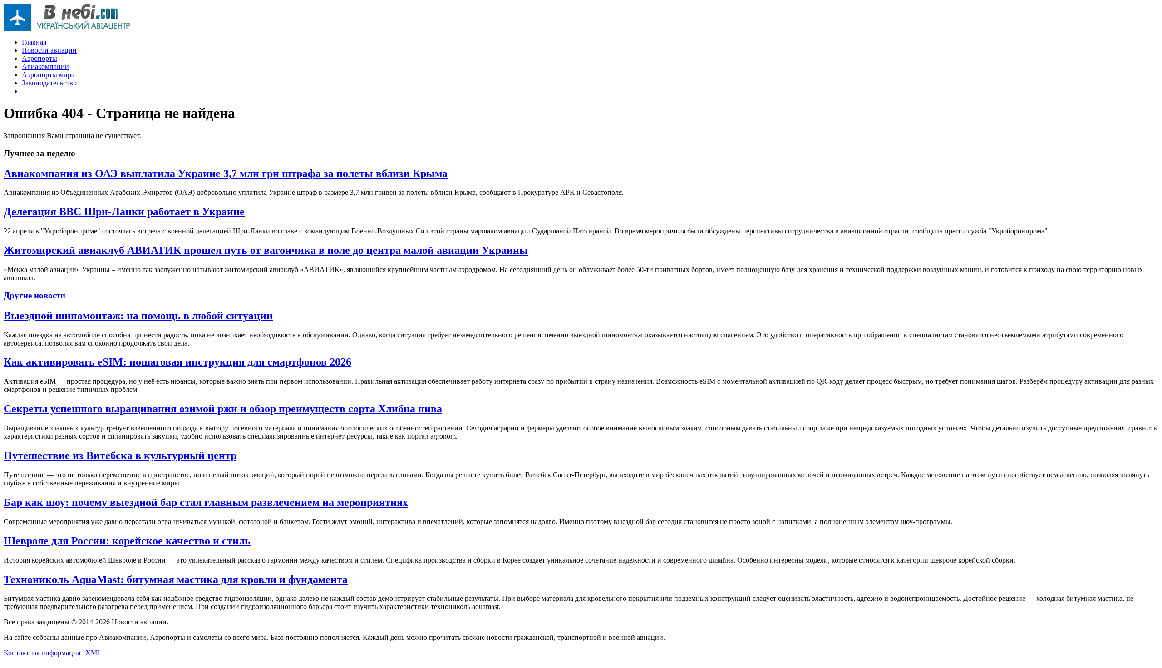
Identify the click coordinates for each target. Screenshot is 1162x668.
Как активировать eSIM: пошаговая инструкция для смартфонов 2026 (177, 362)
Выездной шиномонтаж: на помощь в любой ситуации (138, 316)
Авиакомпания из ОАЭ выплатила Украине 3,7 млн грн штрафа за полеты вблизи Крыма (226, 173)
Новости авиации (49, 50)
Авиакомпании (45, 66)
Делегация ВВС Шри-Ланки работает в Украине (124, 212)
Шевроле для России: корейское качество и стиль (127, 541)
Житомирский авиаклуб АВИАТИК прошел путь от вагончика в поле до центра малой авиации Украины (266, 250)
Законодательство (49, 83)
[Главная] (67, 28)
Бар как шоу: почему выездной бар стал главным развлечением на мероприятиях (206, 502)
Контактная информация (42, 653)
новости (49, 295)
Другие (18, 295)
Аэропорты (39, 58)
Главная (34, 42)
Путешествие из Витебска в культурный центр (120, 455)
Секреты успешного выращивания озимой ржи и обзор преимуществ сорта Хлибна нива (223, 409)
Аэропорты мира (48, 75)
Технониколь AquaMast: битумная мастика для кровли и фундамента (176, 579)
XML (93, 653)
